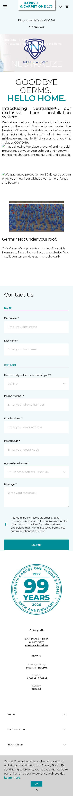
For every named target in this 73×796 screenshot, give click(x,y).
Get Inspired (16, 729)
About (25, 39)
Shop (11, 714)
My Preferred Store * (16, 463)
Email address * (13, 418)
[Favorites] (60, 6)
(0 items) (67, 6)
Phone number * (14, 396)
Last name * (11, 341)
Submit (36, 544)
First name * (11, 318)
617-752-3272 (36, 26)
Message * (10, 484)
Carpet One (9, 39)
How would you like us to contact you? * (27, 375)
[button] (36, 384)
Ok (36, 783)
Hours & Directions (36, 645)
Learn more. (12, 777)
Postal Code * (12, 441)
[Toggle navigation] (5, 7)
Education (15, 744)
